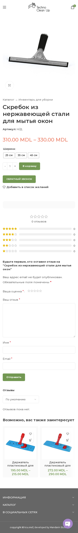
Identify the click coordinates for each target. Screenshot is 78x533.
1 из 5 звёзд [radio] (28, 291)
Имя (7, 342)
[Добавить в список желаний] (30, 434)
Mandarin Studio (59, 527)
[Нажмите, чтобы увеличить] (9, 85)
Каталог (8, 99)
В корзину (29, 166)
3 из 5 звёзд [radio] (34, 291)
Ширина (9, 149)
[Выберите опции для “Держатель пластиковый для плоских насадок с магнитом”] (67, 440)
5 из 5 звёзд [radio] (40, 291)
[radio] (8, 155)
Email (7, 359)
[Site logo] (39, 7)
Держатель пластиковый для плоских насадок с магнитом (57, 467)
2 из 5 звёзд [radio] (31, 291)
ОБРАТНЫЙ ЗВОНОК (19, 179)
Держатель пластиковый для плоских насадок (20, 465)
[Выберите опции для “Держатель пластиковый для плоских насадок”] (30, 440)
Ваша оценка (13, 291)
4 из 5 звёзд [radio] (37, 291)
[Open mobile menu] (4, 7)
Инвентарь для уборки (36, 99)
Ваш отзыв (11, 299)
